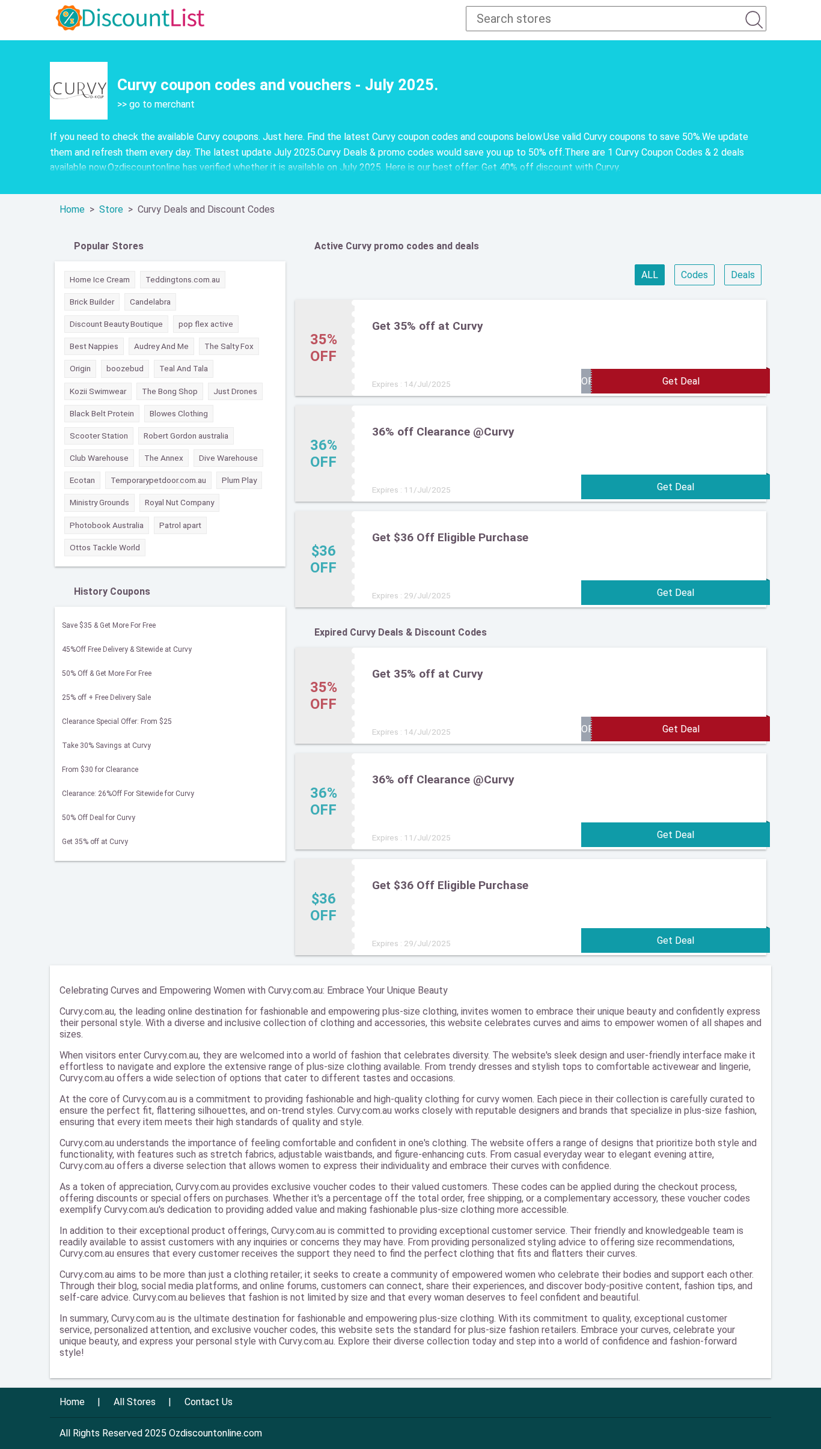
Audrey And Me (161, 346)
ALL (649, 275)
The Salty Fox (229, 346)
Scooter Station (99, 435)
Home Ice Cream (100, 279)
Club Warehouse (99, 458)
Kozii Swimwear (98, 391)
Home (72, 209)
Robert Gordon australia (186, 435)
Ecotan (82, 480)
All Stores (135, 1402)
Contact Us (209, 1402)
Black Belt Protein (102, 413)
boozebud (125, 368)
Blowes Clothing (179, 413)
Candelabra (150, 301)
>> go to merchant (156, 104)
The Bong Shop (170, 391)
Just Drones (235, 391)
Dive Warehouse (228, 458)
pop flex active (206, 324)
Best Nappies (94, 346)
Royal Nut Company (179, 502)
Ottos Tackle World (105, 547)
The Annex (163, 458)
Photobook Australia (107, 525)
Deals (743, 275)
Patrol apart (180, 525)
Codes (694, 275)
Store (111, 209)
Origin (80, 368)
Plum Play (239, 480)
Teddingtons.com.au (182, 279)
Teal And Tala (183, 368)
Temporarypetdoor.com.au (158, 480)
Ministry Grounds (99, 502)
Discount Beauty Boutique (116, 324)
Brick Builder (92, 301)
